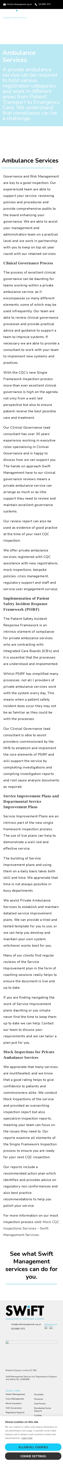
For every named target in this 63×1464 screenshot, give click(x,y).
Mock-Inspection (14, 1403)
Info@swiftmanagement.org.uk (19, 4)
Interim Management (15, 1394)
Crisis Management (15, 1398)
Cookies (38, 1415)
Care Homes (40, 1403)
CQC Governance (14, 1408)
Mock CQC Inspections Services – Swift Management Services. (31, 1228)
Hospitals (39, 1394)
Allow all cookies (33, 1447)
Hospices (38, 1399)
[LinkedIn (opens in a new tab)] (53, 6)
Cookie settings (33, 1456)
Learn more (27, 1438)
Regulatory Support (15, 1412)
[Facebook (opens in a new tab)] (53, 4)
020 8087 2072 (44, 4)
